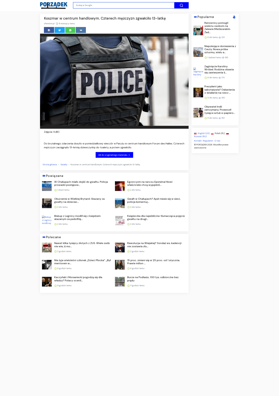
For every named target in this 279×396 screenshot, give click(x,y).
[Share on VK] (81, 30)
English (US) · (204, 133)
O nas (217, 140)
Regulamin (208, 140)
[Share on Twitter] (60, 30)
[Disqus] (114, 338)
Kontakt (198, 140)
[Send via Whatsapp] (70, 30)
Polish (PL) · (220, 133)
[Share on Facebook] (49, 30)
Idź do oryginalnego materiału (113, 155)
